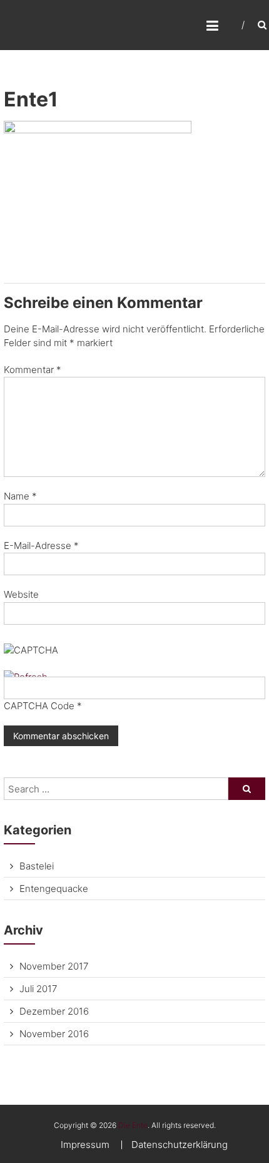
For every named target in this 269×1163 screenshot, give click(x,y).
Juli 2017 (38, 989)
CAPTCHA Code (39, 706)
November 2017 (53, 966)
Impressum (85, 1144)
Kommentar (32, 370)
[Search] (246, 788)
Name (20, 496)
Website (21, 594)
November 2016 (54, 1034)
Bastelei (36, 866)
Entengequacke (53, 888)
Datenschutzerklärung (179, 1144)
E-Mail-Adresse (41, 545)
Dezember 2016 (54, 1011)
